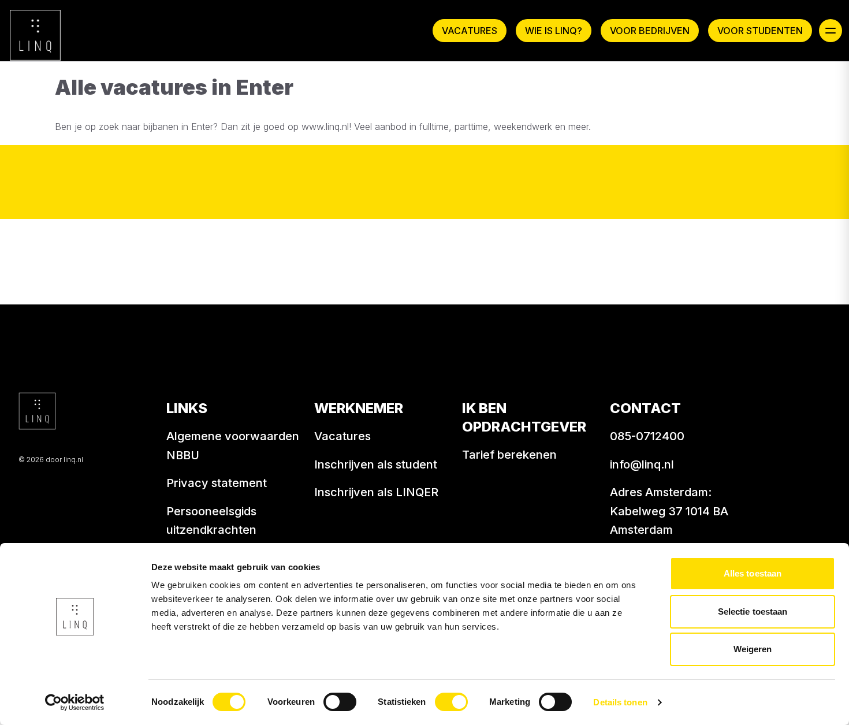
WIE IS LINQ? (553, 30)
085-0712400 (647, 436)
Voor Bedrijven (650, 30)
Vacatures (469, 30)
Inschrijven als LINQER (376, 492)
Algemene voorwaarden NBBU (232, 445)
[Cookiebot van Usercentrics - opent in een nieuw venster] (74, 702)
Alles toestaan (752, 573)
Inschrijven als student (375, 464)
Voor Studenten (760, 30)
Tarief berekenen (509, 455)
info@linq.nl (642, 464)
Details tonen (620, 702)
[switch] (339, 702)
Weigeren (752, 649)
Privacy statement (216, 483)
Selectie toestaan (753, 611)
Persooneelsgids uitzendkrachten (211, 520)
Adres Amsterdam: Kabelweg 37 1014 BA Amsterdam (669, 511)
